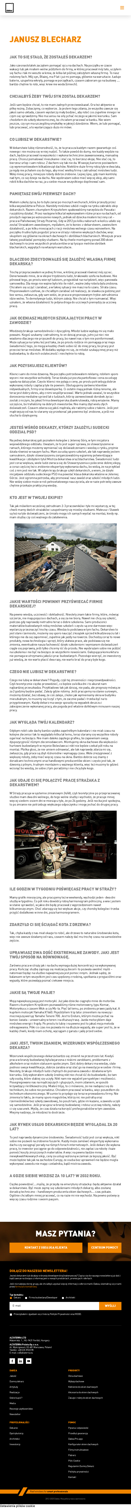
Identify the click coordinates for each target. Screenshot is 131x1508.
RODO (78, 1314)
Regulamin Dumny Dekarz (81, 1466)
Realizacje (14, 1392)
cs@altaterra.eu (25, 1353)
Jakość (13, 1376)
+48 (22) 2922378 (25, 1350)
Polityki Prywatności (60, 1314)
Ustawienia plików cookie (17, 1506)
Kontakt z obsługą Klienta (46, 1247)
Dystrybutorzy (16, 1433)
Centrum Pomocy (104, 1247)
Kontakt (72, 1477)
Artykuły (14, 1387)
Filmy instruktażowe (78, 1450)
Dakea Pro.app (75, 1439)
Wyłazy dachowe (76, 1381)
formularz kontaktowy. (26, 1287)
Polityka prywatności (78, 1472)
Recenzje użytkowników (21, 1409)
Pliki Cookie (74, 1461)
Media (13, 1403)
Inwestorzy (15, 1444)
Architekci (15, 1439)
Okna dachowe (75, 1376)
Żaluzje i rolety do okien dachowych (85, 1398)
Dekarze (14, 1428)
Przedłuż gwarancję (78, 1433)
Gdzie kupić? (16, 1398)
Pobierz (72, 1455)
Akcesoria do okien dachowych (83, 1392)
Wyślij (110, 1306)
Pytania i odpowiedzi (78, 1428)
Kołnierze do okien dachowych (83, 1387)
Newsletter (15, 1414)
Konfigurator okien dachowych (83, 1444)
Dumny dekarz (17, 1381)
